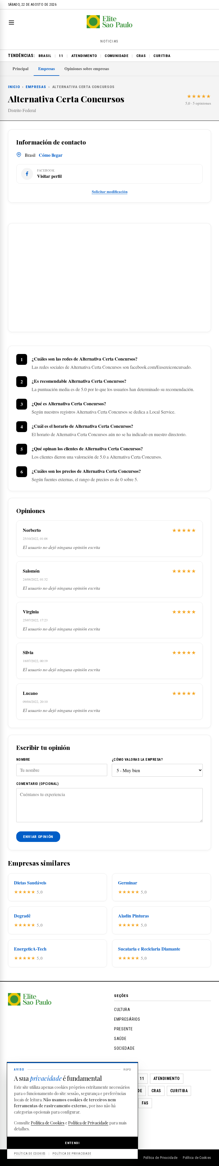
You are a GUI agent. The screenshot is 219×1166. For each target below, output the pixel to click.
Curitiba (161, 56)
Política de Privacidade (160, 1158)
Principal (21, 69)
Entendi (72, 1143)
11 (61, 56)
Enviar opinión (38, 837)
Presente (123, 1029)
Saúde (120, 1038)
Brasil (44, 56)
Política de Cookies (197, 1158)
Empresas (46, 69)
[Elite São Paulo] (109, 26)
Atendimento (84, 56)
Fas (145, 1103)
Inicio (14, 87)
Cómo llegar (50, 155)
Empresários (127, 1019)
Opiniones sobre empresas (86, 69)
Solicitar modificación (109, 191)
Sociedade (124, 1048)
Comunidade (116, 56)
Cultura (122, 1009)
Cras (141, 56)
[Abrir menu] (12, 22)
